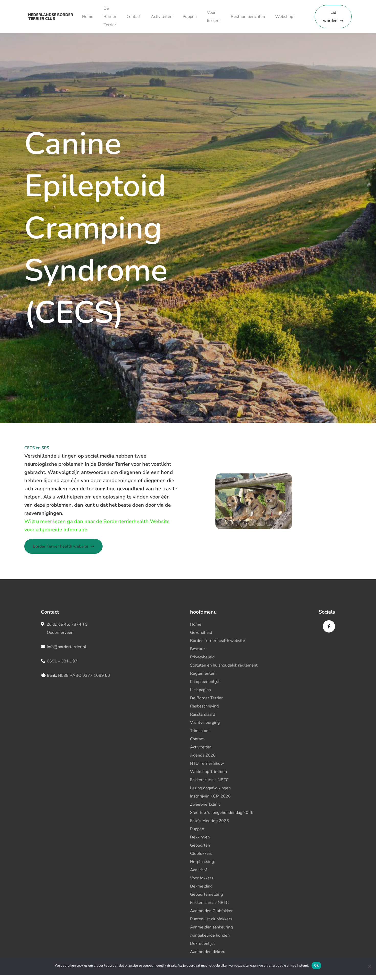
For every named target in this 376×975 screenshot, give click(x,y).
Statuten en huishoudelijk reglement (224, 665)
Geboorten (200, 845)
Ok (316, 965)
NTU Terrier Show (207, 763)
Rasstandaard (202, 714)
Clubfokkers (201, 853)
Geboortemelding (206, 894)
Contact (134, 16)
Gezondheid (201, 632)
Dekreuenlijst (202, 943)
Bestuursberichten (248, 16)
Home (87, 16)
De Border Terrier (110, 17)
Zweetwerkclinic (205, 804)
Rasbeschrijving (204, 706)
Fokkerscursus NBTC (209, 780)
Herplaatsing (202, 862)
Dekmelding (201, 886)
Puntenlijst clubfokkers (211, 919)
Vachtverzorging (205, 722)
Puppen (190, 16)
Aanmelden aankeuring (211, 927)
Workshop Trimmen (208, 771)
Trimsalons (200, 731)
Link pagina (200, 690)
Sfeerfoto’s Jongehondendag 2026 (221, 812)
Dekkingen (200, 837)
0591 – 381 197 (62, 661)
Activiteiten (161, 16)
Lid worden (330, 17)
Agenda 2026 (203, 755)
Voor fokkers (201, 878)
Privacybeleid (202, 657)
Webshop (284, 16)
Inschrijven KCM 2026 (210, 796)
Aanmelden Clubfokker (211, 911)
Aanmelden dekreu (207, 952)
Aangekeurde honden (210, 935)
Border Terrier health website (60, 546)
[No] (369, 966)
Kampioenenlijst (205, 681)
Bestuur (197, 649)
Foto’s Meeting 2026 (209, 821)
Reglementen (202, 673)
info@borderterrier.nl (66, 647)
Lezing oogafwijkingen (210, 788)
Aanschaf (198, 870)
